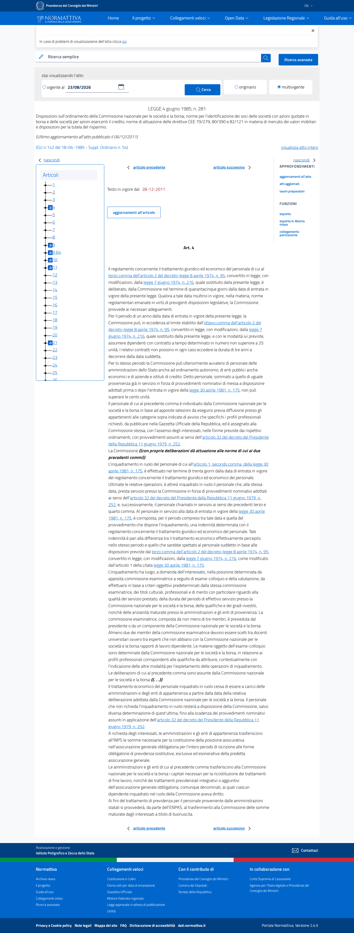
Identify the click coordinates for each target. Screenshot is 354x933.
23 (54, 357)
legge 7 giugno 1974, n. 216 (169, 282)
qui (124, 41)
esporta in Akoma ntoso (292, 222)
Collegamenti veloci (49, 898)
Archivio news (45, 878)
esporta (285, 213)
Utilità (111, 911)
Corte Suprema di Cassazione (270, 878)
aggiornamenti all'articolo (134, 212)
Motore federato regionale (125, 898)
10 (54, 259)
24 (54, 365)
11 (54, 267)
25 (54, 372)
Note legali (83, 925)
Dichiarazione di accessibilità (153, 925)
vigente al (56, 87)
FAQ (123, 925)
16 (54, 305)
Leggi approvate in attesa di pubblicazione (136, 904)
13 (54, 282)
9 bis (56, 252)
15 (54, 297)
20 (54, 335)
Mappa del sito (106, 925)
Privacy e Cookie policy (54, 925)
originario (247, 87)
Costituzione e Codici (121, 878)
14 (54, 289)
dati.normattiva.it (191, 925)
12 (54, 275)
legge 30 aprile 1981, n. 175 (214, 390)
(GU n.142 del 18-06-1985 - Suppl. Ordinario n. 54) (82, 147)
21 (54, 342)
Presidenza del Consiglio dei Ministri (203, 878)
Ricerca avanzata (298, 60)
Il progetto (43, 885)
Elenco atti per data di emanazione (131, 885)
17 (54, 312)
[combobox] (153, 56)
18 (54, 320)
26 (54, 380)
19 (54, 327)
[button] (121, 86)
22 (54, 350)
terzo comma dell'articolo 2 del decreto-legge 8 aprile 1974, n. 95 (166, 275)
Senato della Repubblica (194, 891)
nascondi (52, 160)
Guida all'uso (44, 891)
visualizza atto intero (299, 147)
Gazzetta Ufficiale (119, 891)
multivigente (293, 87)
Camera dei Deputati (192, 885)
